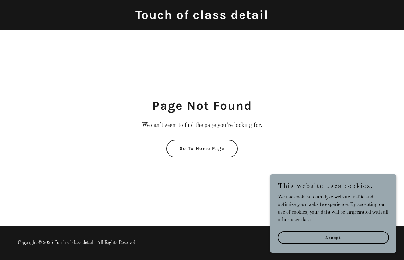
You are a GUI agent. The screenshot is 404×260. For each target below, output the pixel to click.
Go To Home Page (202, 148)
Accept (333, 237)
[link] (202, 17)
